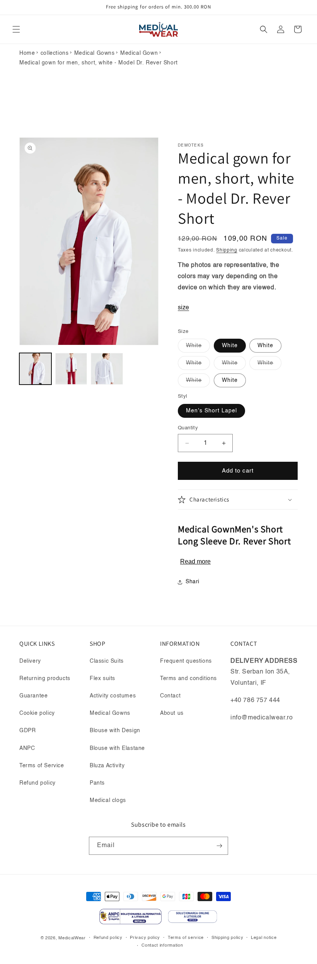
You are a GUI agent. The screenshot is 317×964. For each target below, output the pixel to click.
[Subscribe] (219, 846)
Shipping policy (227, 938)
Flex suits (102, 678)
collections (55, 53)
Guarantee (33, 696)
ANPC (27, 748)
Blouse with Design (115, 730)
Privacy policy (145, 938)
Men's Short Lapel (211, 411)
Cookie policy (37, 713)
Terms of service (186, 938)
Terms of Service (41, 765)
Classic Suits (107, 661)
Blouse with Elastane (117, 748)
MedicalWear (72, 938)
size (183, 308)
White (198, 348)
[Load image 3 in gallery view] (107, 369)
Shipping (226, 250)
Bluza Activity (107, 765)
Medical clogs (108, 800)
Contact (170, 696)
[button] (16, 29)
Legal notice (263, 938)
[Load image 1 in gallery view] (35, 369)
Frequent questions (186, 661)
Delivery (30, 661)
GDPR (27, 730)
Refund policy (37, 783)
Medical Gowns (94, 53)
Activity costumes (113, 696)
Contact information (162, 946)
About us (172, 713)
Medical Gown (139, 53)
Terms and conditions (188, 678)
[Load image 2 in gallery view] (71, 369)
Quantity (188, 428)
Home (27, 53)
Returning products (44, 678)
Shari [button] (192, 581)
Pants (97, 783)
